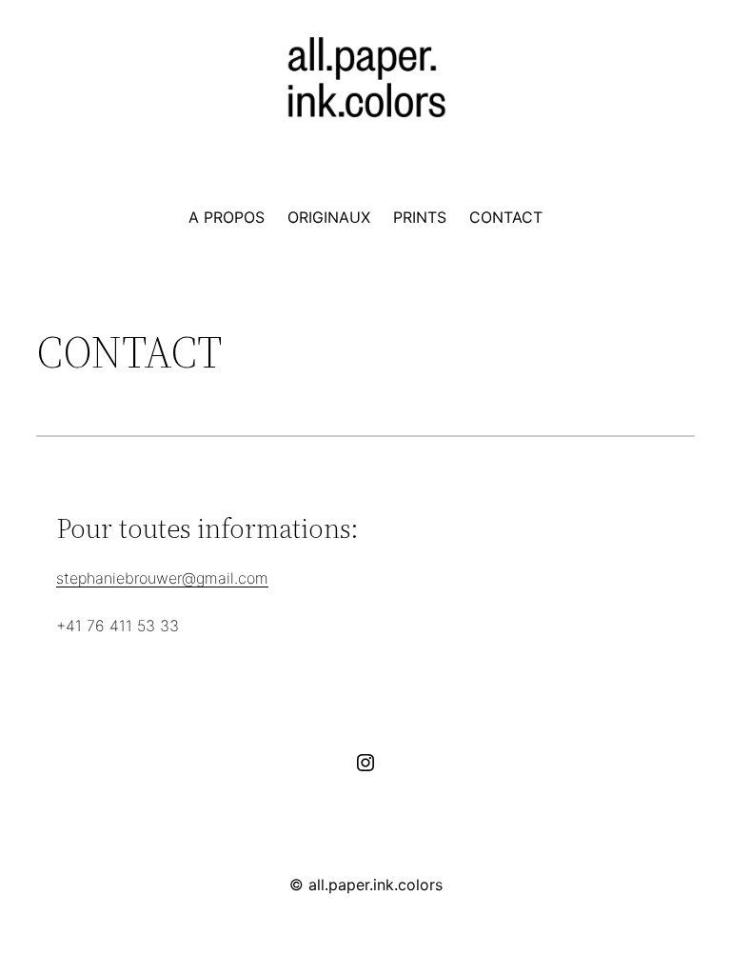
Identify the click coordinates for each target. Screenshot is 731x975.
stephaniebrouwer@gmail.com (162, 577)
